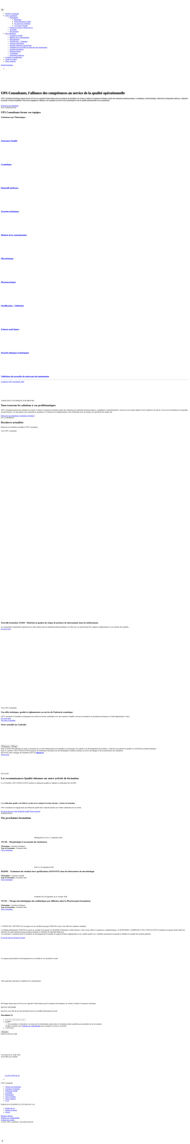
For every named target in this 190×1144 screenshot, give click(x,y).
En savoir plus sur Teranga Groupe (13, 938)
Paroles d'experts (11, 1110)
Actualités (8, 1093)
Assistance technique (12, 1089)
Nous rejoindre (10, 1097)
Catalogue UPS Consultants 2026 (12, 382)
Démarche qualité (11, 1091)
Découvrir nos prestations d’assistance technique (17, 416)
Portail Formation (7, 65)
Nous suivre (5, 755)
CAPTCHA (9, 1028)
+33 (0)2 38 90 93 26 (11, 1075)
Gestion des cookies (8, 1120)
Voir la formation (7, 850)
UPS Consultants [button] (7, 1083)
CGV (7, 1101)
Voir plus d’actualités (8, 720)
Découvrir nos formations (10, 106)
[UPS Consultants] (17, 88)
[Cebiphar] (17, 1139)
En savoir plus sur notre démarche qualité (15, 811)
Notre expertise (26, 106)
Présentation (9, 1095)
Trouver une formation (13, 1087)
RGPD (8, 1022)
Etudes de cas (10, 1108)
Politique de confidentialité (31, 1026)
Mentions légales (7, 1116)
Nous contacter (35, 811)
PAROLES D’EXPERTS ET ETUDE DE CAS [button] (18, 1104)
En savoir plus (6, 629)
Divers (7, 1112)
